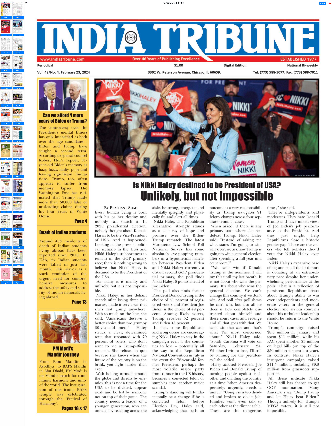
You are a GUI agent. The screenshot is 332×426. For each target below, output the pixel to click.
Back (323, 3)
